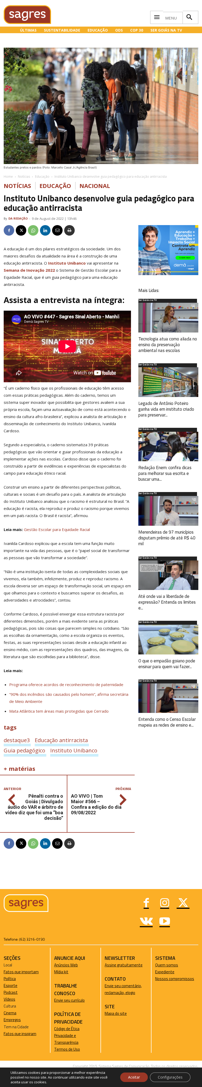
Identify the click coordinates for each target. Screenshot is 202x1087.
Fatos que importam (21, 972)
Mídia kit (61, 972)
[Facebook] (9, 230)
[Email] (57, 230)
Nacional (94, 186)
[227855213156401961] (168, 273)
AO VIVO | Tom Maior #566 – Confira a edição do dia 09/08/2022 (96, 804)
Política (10, 979)
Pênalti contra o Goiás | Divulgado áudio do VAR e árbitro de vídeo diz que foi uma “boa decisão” (34, 807)
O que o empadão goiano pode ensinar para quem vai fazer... (166, 663)
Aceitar (134, 1077)
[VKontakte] (146, 922)
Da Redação (18, 218)
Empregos (12, 1020)
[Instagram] (165, 903)
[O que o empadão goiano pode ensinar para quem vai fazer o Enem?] (168, 639)
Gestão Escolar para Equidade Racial (57, 529)
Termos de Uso (67, 1049)
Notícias (24, 176)
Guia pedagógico (24, 750)
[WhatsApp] (33, 230)
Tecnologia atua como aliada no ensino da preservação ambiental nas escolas (167, 344)
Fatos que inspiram (20, 1034)
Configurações (170, 1077)
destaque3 (17, 740)
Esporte (10, 985)
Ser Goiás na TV (147, 300)
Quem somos (166, 965)
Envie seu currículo (69, 1000)
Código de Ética (66, 1029)
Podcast (11, 992)
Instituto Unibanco (66, 263)
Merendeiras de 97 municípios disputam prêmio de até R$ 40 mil (166, 538)
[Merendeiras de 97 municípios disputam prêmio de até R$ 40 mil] (168, 511)
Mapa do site (116, 1013)
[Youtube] (165, 922)
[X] (21, 230)
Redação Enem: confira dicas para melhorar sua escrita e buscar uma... (164, 473)
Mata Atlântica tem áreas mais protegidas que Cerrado (59, 711)
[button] (189, 17)
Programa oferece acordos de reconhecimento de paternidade (66, 684)
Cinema (10, 1013)
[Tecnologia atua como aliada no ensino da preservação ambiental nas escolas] (168, 317)
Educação (42, 176)
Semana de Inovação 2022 (29, 270)
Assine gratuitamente (124, 965)
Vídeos (9, 999)
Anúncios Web (66, 965)
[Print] (69, 230)
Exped (160, 972)
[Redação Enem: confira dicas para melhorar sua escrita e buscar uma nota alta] (168, 446)
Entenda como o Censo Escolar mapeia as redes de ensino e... (167, 722)
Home (8, 176)
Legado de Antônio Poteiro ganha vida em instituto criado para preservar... (166, 409)
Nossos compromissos (174, 979)
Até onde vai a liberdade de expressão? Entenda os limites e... (167, 602)
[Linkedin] (45, 230)
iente (169, 972)
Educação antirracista (61, 740)
